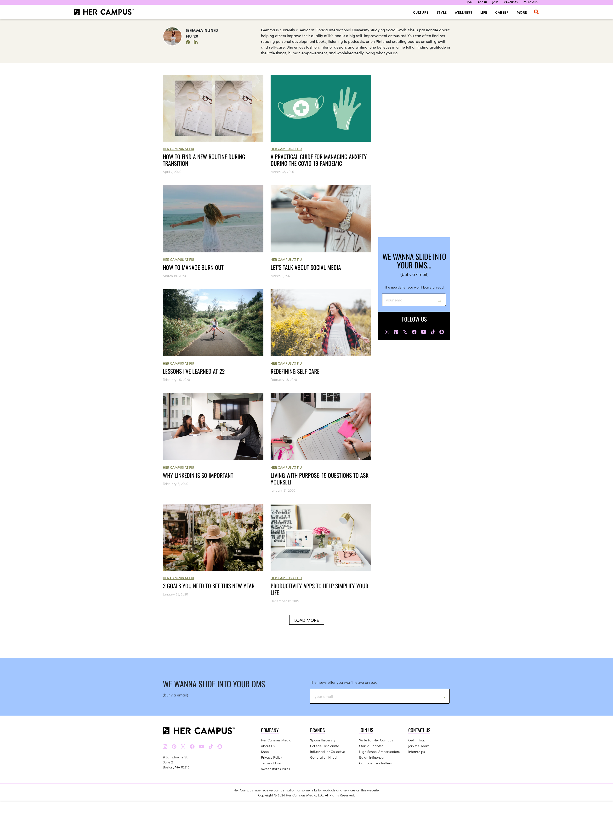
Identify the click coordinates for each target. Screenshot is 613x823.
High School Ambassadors (379, 751)
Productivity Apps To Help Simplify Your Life (319, 589)
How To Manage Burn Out (193, 267)
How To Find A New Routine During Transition (204, 160)
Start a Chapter (371, 745)
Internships (416, 751)
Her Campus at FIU (178, 148)
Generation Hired (323, 757)
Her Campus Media (276, 740)
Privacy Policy (271, 757)
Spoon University (322, 740)
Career (502, 12)
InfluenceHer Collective (327, 751)
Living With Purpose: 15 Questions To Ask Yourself (320, 478)
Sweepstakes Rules (275, 768)
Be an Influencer (372, 757)
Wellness (463, 12)
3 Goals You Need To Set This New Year (209, 585)
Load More (306, 620)
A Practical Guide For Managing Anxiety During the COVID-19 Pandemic (319, 160)
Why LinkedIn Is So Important (198, 475)
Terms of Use (271, 763)
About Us (268, 745)
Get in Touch (417, 740)
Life (483, 12)
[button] (536, 12)
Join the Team (418, 745)
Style (442, 12)
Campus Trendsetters (375, 763)
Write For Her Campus (376, 740)
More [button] (522, 12)
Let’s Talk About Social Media (306, 267)
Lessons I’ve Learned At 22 (194, 371)
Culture (421, 12)
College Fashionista (324, 745)
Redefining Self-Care (295, 371)
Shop (265, 751)
